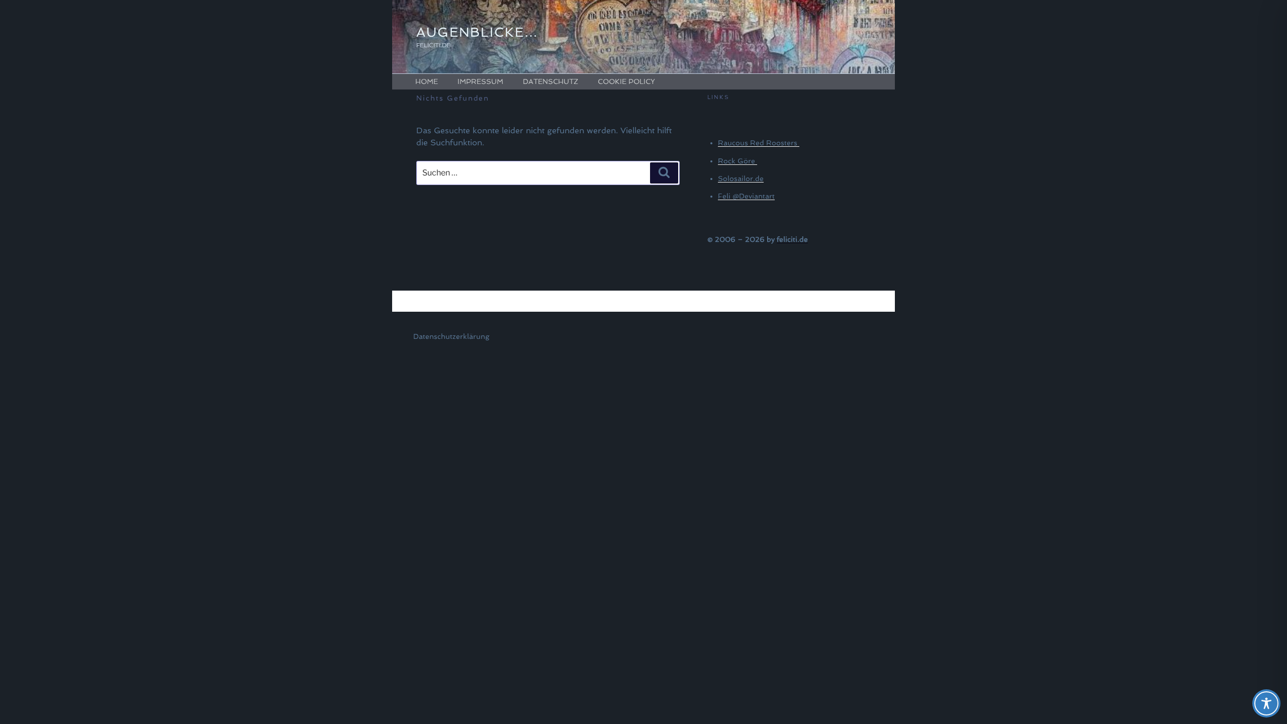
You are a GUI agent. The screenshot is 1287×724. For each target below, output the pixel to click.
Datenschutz (550, 81)
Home (426, 81)
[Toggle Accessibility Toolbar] (1266, 703)
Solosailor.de (741, 178)
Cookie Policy (626, 81)
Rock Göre (737, 161)
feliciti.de (792, 239)
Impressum (480, 81)
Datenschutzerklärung (451, 336)
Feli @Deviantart (746, 196)
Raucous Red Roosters (758, 143)
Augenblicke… (477, 32)
